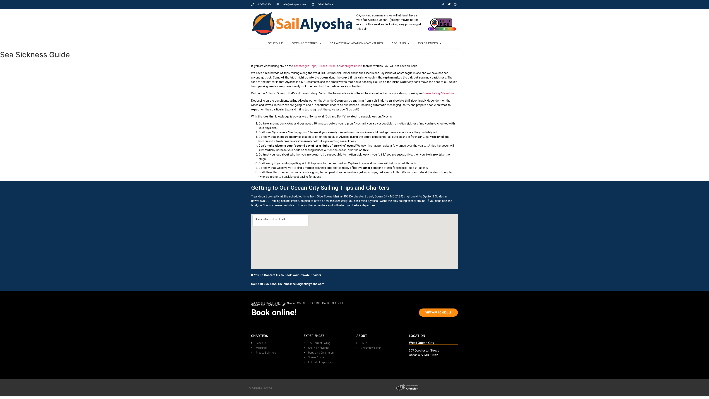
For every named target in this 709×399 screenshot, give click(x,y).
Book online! (274, 312)
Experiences (428, 43)
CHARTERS (259, 336)
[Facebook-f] (443, 4)
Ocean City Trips (305, 43)
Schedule (275, 43)
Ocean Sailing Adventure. (438, 93)
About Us (399, 43)
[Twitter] (449, 4)
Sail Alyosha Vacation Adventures (356, 43)
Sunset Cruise (327, 66)
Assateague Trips (305, 66)
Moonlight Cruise (351, 66)
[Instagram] (455, 4)
